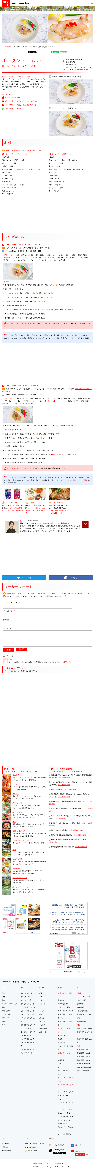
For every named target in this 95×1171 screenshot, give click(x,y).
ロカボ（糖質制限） (65, 1134)
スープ (41, 1007)
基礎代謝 (61, 1000)
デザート (5, 1025)
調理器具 (61, 1060)
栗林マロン (79, 1145)
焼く (59, 1067)
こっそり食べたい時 (27, 1035)
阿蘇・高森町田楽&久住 (85, 1067)
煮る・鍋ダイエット (65, 1071)
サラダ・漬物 (6, 1014)
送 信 (8, 649)
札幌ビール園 (81, 1000)
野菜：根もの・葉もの (65, 1011)
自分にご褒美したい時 (28, 1025)
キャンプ (42, 1025)
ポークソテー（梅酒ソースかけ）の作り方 (20, 105)
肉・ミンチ (62, 1035)
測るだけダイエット (65, 1123)
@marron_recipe (58, 1150)
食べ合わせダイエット (65, 1120)
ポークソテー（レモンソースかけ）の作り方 (21, 101)
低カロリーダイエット (65, 1116)
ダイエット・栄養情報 (13, 108)
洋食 (9, 47)
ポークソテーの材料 (12, 97)
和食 (3, 993)
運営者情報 (5, 1143)
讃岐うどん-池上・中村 (84, 1028)
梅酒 (20, 477)
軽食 (40, 1014)
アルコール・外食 (64, 1113)
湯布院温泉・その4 (83, 1060)
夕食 (40, 1000)
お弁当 (41, 1018)
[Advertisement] (24, 214)
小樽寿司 (80, 1004)
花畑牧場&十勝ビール (84, 1011)
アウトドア (5, 1018)
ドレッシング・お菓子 (65, 1092)
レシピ (4, 47)
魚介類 (60, 1039)
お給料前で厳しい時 (27, 1039)
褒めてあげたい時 (27, 993)
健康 (3, 1021)
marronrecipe (79, 1151)
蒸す (59, 1074)
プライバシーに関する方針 (55, 1163)
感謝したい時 (25, 997)
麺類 (3, 1007)
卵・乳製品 (62, 1042)
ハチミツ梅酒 (82, 480)
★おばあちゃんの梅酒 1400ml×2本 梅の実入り (35, 510)
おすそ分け (43, 1032)
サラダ (41, 1011)
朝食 (40, 993)
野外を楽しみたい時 (27, 1004)
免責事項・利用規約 (38, 1163)
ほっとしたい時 (26, 1000)
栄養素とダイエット (65, 1004)
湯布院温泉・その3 (83, 1056)
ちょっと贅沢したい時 (28, 1007)
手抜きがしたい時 (27, 1053)
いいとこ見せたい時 (27, 1028)
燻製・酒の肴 (6, 1011)
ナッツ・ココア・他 (65, 1109)
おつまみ (42, 1021)
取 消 (21, 649)
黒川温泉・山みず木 (83, 1064)
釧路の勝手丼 (81, 1007)
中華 (3, 1000)
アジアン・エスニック (9, 1004)
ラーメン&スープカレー (85, 997)
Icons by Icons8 (30, 1147)
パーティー (43, 1028)
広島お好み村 (81, 1021)
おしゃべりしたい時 (27, 1011)
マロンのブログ (58, 1145)
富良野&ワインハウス (84, 1014)
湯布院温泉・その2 (83, 1053)
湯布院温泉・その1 (83, 1049)
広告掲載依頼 (6, 1151)
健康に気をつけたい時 (28, 1032)
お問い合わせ (6, 1147)
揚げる (60, 1064)
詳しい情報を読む (65, 777)
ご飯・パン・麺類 (64, 1007)
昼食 (40, 997)
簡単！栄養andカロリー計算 (34, 1143)
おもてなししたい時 (27, 1014)
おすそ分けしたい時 (27, 1049)
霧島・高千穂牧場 (83, 1071)
